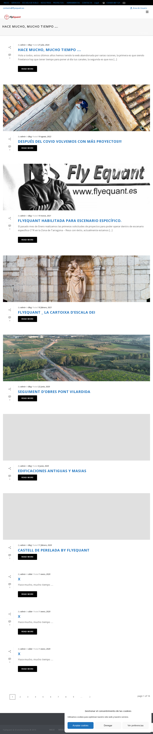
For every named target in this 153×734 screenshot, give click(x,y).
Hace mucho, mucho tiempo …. (49, 49)
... (81, 697)
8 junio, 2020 (43, 466)
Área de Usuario (140, 8)
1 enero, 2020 (44, 574)
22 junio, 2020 (44, 386)
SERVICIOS (62, 730)
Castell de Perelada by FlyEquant (53, 550)
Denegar (108, 725)
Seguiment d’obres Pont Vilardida (54, 391)
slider (30, 574)
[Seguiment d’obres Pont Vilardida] (76, 358)
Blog (30, 45)
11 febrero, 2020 (45, 545)
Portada (143, 33)
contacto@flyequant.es (13, 8)
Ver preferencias (136, 725)
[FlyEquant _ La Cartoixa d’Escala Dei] (76, 278)
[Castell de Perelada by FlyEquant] (76, 516)
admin (23, 45)
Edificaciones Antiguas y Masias (52, 470)
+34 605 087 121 (113, 2)
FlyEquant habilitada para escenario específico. (70, 220)
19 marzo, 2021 (44, 215)
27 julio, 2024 (43, 45)
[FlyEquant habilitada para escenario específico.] (76, 187)
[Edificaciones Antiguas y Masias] (76, 437)
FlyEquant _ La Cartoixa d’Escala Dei (56, 312)
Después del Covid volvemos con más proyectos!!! (70, 141)
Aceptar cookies (80, 725)
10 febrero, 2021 (45, 307)
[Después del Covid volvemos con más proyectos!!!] (76, 108)
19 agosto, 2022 (44, 136)
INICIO (52, 730)
